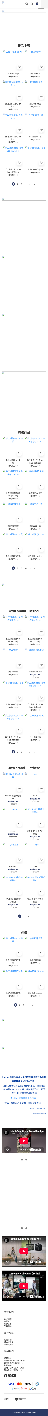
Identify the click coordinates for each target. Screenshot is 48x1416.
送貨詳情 (7, 1339)
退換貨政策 (8, 1342)
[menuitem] (13, 184)
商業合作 (7, 1321)
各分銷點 (7, 1318)
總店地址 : (8, 1358)
